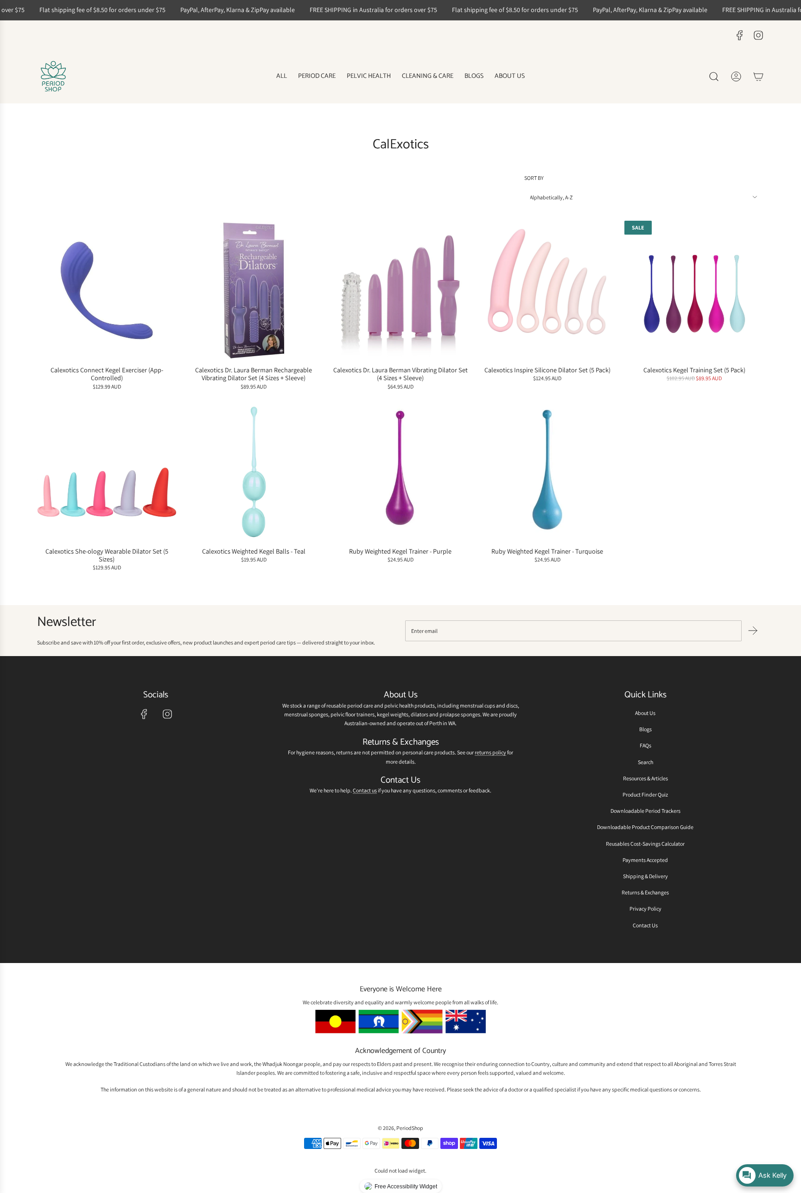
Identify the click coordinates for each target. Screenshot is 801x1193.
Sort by (534, 178)
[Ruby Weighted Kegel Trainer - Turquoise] (547, 472)
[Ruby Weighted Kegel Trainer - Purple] (400, 472)
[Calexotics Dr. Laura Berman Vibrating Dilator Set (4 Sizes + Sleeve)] (400, 290)
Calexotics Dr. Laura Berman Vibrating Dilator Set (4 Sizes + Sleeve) (400, 374)
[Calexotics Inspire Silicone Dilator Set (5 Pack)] (547, 290)
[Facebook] (739, 35)
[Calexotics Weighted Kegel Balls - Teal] (254, 472)
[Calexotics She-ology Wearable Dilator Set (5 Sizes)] (107, 472)
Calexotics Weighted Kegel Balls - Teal (253, 551)
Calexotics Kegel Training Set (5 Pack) (694, 370)
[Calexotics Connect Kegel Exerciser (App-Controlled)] (107, 290)
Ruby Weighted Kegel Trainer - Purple (400, 551)
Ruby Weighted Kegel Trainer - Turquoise (547, 551)
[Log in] (736, 76)
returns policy (490, 752)
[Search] (714, 76)
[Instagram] (758, 35)
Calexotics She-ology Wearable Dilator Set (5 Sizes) (106, 555)
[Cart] (758, 76)
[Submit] (753, 630)
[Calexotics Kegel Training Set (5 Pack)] (694, 290)
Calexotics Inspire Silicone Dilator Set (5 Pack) (547, 370)
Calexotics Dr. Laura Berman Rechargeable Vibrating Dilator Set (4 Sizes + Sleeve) (253, 374)
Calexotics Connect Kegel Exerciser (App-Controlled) (107, 374)
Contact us (365, 790)
